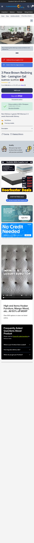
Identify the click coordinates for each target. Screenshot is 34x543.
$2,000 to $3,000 (15, 16)
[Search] (28, 6)
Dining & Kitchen (29, 12)
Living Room (4, 12)
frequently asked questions (20, 336)
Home (2, 16)
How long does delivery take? (12, 349)
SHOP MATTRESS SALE (17, 197)
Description (4, 128)
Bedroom (12, 12)
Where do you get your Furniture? (13, 355)
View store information (13, 108)
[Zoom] (31, 20)
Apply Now (24, 218)
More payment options (17, 99)
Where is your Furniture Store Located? (15, 344)
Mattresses (19, 12)
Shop (7, 16)
